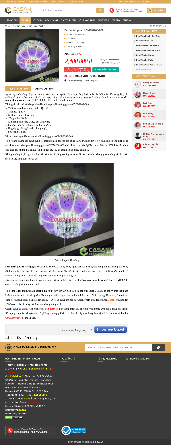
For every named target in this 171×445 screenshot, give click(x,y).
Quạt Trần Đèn (68, 20)
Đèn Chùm (37, 20)
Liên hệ (62, 2)
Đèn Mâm (25, 20)
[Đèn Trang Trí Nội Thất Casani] (18, 10)
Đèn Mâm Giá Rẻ (143, 70)
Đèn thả (116, 20)
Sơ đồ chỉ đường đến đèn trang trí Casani (85, 81)
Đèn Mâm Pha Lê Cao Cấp (148, 36)
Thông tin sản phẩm (18, 89)
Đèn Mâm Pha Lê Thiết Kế (148, 50)
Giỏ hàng (158, 10)
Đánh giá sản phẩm (44, 89)
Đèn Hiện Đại (51, 20)
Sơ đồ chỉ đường (76, 2)
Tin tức (53, 2)
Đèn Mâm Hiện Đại (144, 41)
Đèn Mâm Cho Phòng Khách (149, 65)
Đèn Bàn (127, 20)
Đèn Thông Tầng (87, 20)
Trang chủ (12, 20)
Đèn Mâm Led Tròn (144, 60)
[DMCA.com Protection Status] (14, 419)
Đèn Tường (103, 20)
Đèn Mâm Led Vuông (145, 55)
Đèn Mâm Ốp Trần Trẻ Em (147, 45)
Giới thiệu (21, 2)
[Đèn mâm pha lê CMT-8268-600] (32, 55)
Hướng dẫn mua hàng (37, 2)
